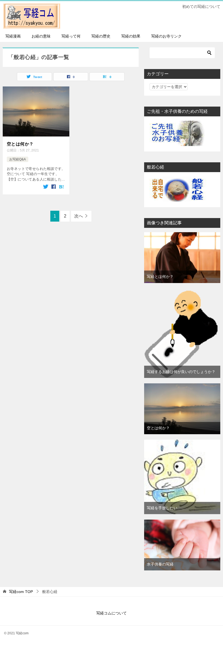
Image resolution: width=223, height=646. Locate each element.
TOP (21, 591)
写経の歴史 (100, 36)
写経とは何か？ (160, 276)
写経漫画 (13, 36)
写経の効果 (130, 36)
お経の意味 (41, 36)
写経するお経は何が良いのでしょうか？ (181, 371)
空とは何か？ (20, 144)
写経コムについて (111, 613)
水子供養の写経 (160, 564)
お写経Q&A (17, 159)
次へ (78, 216)
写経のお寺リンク (166, 36)
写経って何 (70, 36)
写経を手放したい (162, 508)
